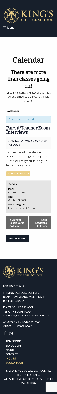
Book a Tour (14, 362)
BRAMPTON (10, 297)
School (31, 208)
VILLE (32, 297)
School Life (13, 345)
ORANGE (24, 297)
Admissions (13, 340)
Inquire (11, 358)
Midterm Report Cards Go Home (17, 223)
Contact (12, 353)
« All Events (12, 110)
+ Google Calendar (18, 173)
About (10, 349)
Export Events (18, 238)
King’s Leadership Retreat (41, 223)
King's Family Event (17, 208)
